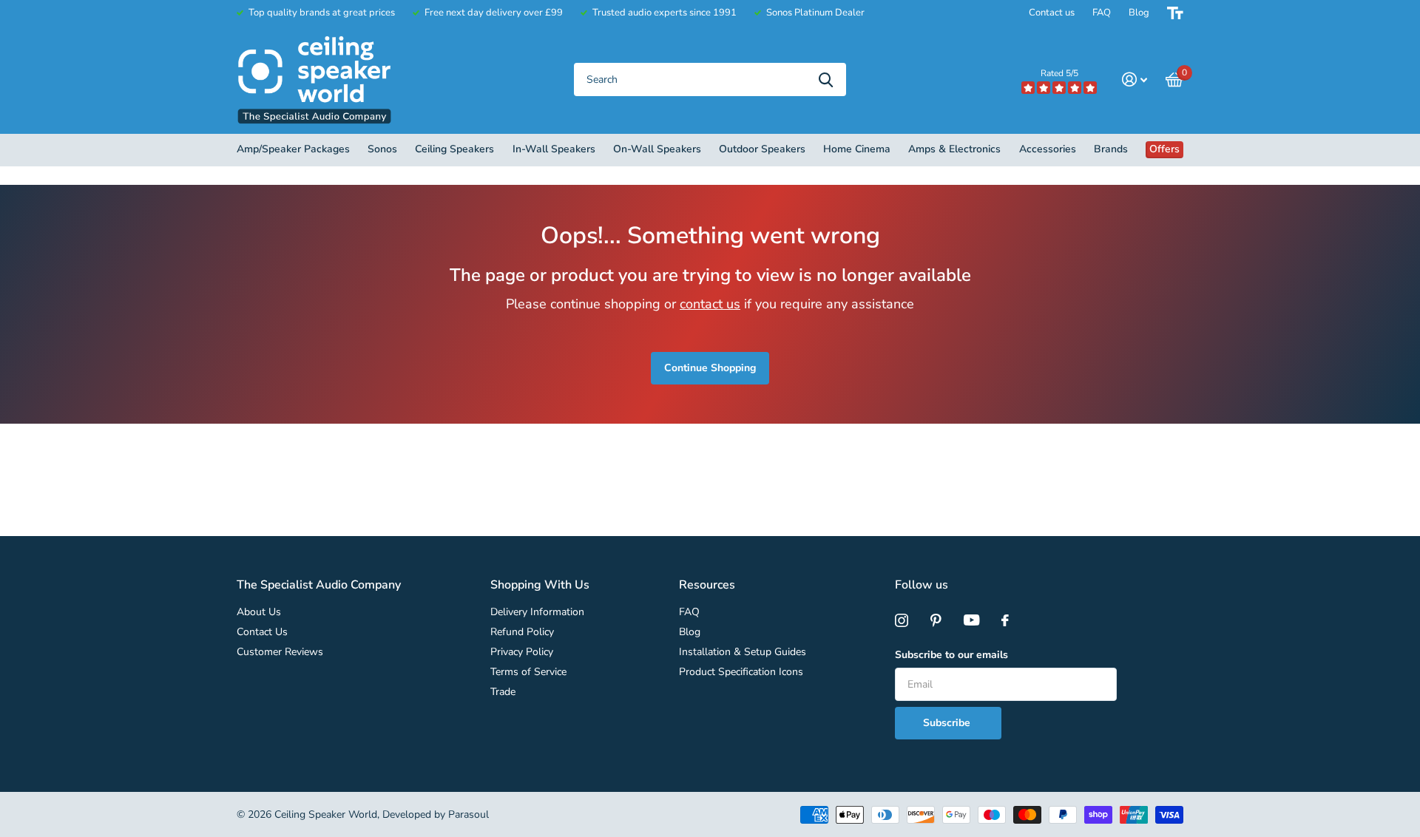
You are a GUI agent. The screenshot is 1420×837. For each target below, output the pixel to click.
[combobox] (710, 79)
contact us (710, 304)
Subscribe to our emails (951, 655)
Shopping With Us (539, 585)
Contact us (1052, 12)
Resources (707, 585)
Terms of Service (528, 672)
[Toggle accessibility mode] (1175, 13)
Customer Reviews (280, 652)
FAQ (1101, 12)
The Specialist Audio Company (319, 585)
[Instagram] (901, 620)
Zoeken (825, 79)
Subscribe (948, 723)
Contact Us (262, 632)
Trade (502, 692)
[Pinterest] (935, 620)
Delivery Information (537, 612)
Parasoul (468, 814)
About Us (259, 612)
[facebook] (1005, 620)
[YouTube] (971, 620)
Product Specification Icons (741, 672)
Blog (1139, 12)
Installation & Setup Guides (742, 652)
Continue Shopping (710, 368)
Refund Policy (522, 632)
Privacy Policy (521, 652)
